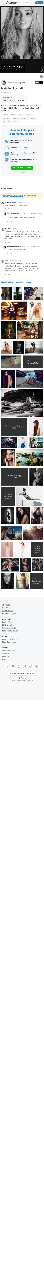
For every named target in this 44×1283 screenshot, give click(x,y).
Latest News (6, 608)
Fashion (21, 115)
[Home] (11, 3)
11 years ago (20, 202)
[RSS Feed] (36, 666)
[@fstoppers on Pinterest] (30, 666)
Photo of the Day (8, 625)
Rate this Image (9, 67)
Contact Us (6, 653)
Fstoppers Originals (9, 613)
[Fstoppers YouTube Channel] (13, 666)
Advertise (5, 656)
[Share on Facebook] (37, 82)
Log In (32, 3)
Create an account (16, 196)
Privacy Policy (15, 681)
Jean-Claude (6, 118)
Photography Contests (10, 630)
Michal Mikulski (9, 229)
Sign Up (39, 3)
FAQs (4, 659)
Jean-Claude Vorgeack (16, 82)
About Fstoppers (8, 650)
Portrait (5, 115)
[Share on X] (41, 82)
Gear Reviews (7, 610)
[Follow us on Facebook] (19, 666)
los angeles (33, 118)
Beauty (13, 115)
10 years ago (18, 229)
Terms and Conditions (26, 681)
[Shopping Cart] (27, 3)
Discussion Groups (9, 628)
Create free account (22, 167)
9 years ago (18, 261)
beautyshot (6, 122)
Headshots (30, 115)
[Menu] (2, 3)
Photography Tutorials (10, 639)
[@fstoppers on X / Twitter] (25, 666)
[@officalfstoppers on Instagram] (7, 666)
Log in (23, 172)
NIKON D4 (7, 97)
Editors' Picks (7, 622)
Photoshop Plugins (9, 642)
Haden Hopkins (9, 261)
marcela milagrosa (10, 202)
